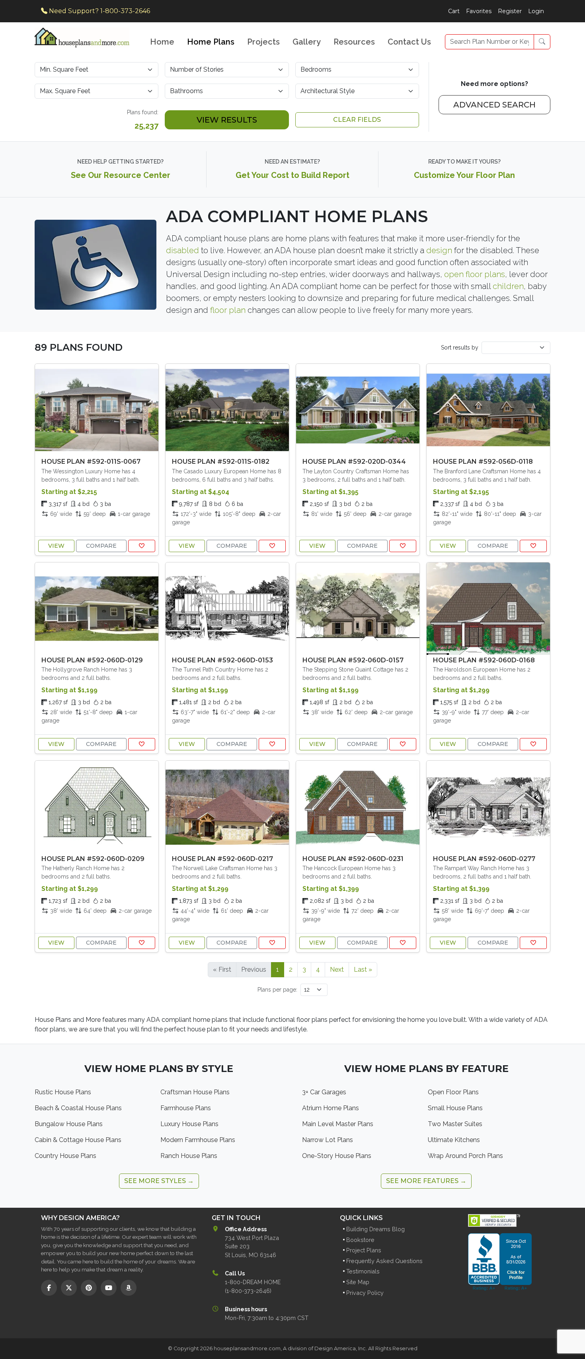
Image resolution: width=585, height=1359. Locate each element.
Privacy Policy (365, 1292)
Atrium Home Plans (330, 1108)
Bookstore (360, 1239)
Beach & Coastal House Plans (78, 1108)
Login (536, 11)
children (508, 286)
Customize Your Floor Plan (464, 175)
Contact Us (409, 42)
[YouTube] (109, 1288)
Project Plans (363, 1250)
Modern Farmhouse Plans (197, 1140)
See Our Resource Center (120, 175)
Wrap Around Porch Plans (465, 1156)
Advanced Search (494, 104)
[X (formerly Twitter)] (69, 1288)
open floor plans (474, 274)
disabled (182, 250)
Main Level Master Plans (337, 1124)
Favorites (478, 11)
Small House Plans (455, 1108)
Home (162, 42)
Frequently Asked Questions (384, 1260)
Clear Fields (357, 119)
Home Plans (210, 42)
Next (337, 969)
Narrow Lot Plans (327, 1140)
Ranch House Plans (188, 1156)
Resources (354, 42)
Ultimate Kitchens (454, 1140)
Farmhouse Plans (185, 1108)
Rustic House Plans (63, 1092)
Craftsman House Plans (195, 1092)
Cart (454, 11)
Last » (363, 969)
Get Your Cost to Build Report (292, 175)
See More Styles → (159, 1181)
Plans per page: (277, 989)
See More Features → (426, 1181)
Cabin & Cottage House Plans (78, 1140)
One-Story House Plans (336, 1156)
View (56, 545)
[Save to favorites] (141, 546)
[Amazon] (128, 1288)
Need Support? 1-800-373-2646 (98, 11)
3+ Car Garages (324, 1092)
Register (510, 11)
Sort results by (459, 347)
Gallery (306, 42)
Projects (263, 42)
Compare (101, 545)
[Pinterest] (89, 1288)
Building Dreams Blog (375, 1229)
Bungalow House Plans (69, 1124)
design (439, 250)
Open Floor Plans (453, 1092)
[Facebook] (49, 1288)
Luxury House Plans (189, 1124)
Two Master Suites (455, 1124)
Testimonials (363, 1271)
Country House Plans (65, 1156)
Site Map (357, 1282)
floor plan (228, 310)
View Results (227, 120)
